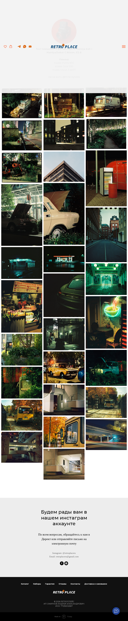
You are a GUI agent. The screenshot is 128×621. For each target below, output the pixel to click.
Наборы (37, 584)
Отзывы (62, 584)
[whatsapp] (24, 48)
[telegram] (19, 48)
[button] (5, 46)
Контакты (75, 584)
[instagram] (66, 563)
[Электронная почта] (30, 48)
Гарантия (49, 584)
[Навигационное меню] (124, 46)
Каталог (25, 584)
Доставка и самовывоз (95, 584)
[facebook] (62, 563)
